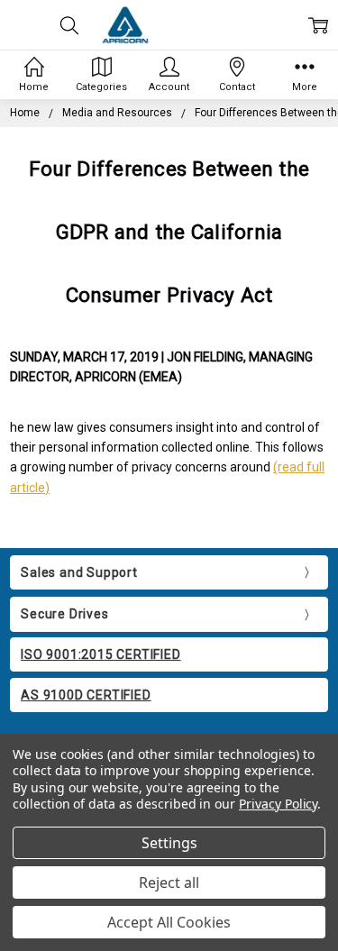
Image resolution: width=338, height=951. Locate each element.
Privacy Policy (278, 803)
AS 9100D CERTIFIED (86, 695)
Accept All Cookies (169, 922)
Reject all (169, 882)
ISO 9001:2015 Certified (100, 654)
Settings (169, 843)
